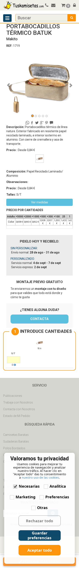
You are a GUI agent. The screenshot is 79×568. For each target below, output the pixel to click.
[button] (11, 83)
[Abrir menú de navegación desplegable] (7, 18)
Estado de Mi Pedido (16, 416)
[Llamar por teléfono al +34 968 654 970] (46, 5)
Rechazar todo (39, 520)
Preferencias (57, 496)
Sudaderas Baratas (16, 441)
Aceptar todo (39, 550)
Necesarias (29, 486)
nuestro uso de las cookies (40, 477)
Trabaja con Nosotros (18, 402)
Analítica (58, 486)
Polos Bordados (14, 448)
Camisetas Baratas (16, 434)
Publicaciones (12, 395)
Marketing (25, 496)
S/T (13, 353)
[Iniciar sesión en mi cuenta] (73, 5)
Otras (42, 507)
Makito (11, 39)
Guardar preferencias (39, 535)
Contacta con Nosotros (19, 409)
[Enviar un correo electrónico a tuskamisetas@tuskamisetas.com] (55, 5)
